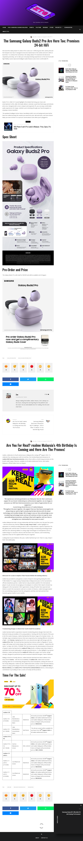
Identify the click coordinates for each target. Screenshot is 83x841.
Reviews (45, 27)
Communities (68, 27)
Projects (58, 27)
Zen (17, 394)
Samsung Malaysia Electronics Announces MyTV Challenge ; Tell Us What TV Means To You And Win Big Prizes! (36, 424)
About (37, 837)
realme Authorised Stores (44, 718)
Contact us (44, 837)
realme (9, 787)
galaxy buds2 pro (12, 358)
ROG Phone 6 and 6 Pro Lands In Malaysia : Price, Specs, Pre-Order (32, 128)
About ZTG (6, 31)
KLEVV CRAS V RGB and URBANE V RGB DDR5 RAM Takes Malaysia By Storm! (71, 70)
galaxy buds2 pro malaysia (25, 358)
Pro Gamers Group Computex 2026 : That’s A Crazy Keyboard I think (71, 88)
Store (51, 27)
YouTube (38, 27)
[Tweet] (28, 379)
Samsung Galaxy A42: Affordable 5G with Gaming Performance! (71, 813)
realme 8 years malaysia (19, 787)
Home (4, 27)
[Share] (10, 379)
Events (32, 27)
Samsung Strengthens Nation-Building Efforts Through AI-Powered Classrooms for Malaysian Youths (71, 79)
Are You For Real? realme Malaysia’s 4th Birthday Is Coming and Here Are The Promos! (20, 423)
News (39, 36)
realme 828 (31, 787)
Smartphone (20, 124)
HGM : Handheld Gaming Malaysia (18, 27)
